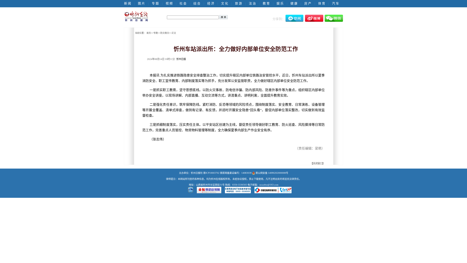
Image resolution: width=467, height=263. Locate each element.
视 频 (169, 3)
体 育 (321, 3)
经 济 (210, 3)
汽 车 (335, 3)
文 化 (224, 3)
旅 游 (238, 3)
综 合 (196, 3)
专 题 (155, 3)
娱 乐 (280, 3)
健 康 (293, 3)
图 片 (141, 3)
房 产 (307, 3)
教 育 (266, 3)
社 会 (183, 3)
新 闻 (127, 3)
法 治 (252, 3)
